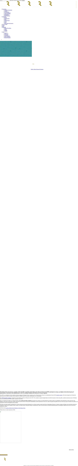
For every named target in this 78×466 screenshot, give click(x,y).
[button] (71, 449)
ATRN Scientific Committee (6, 397)
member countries (59, 395)
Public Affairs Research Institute (37, 69)
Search (23, 0)
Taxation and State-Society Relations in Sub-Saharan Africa (15, 408)
